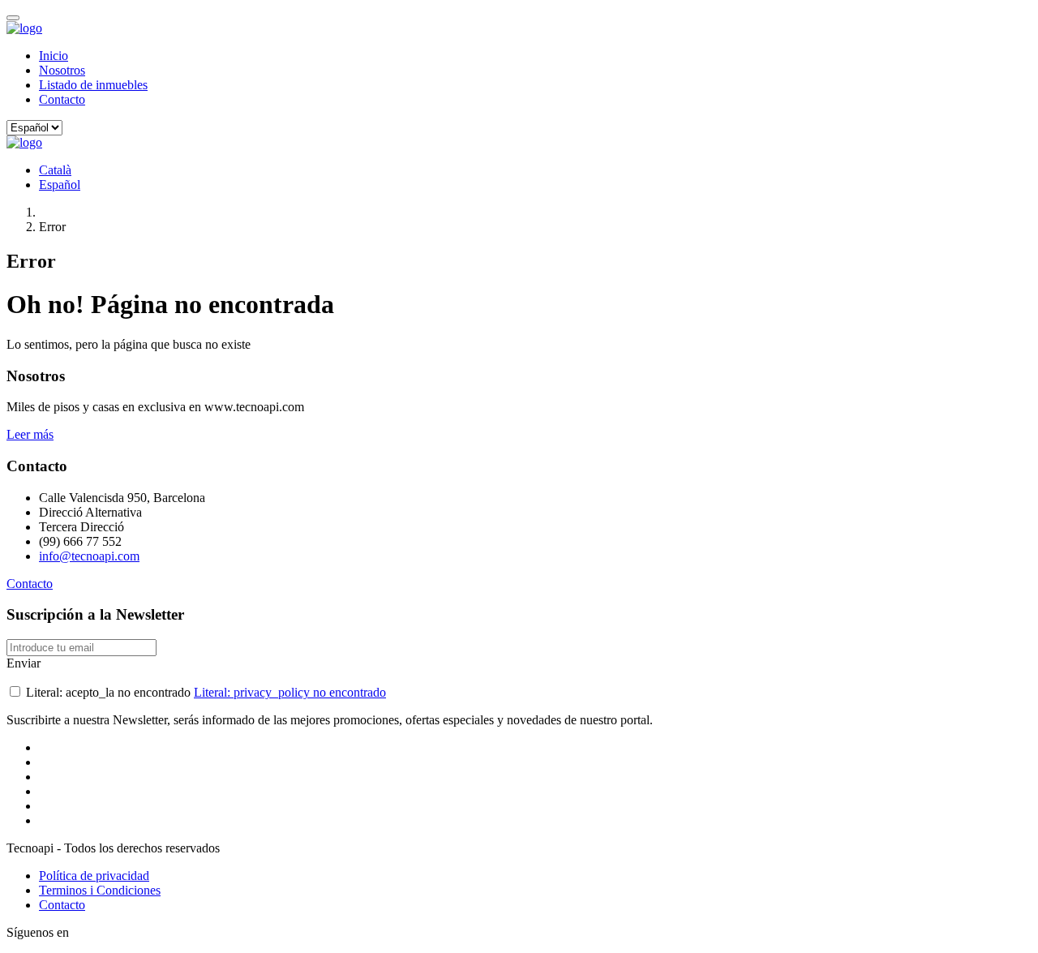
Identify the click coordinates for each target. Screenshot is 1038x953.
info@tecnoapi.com (89, 556)
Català (55, 170)
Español (59, 184)
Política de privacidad (94, 875)
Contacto (62, 99)
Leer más (30, 434)
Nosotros (62, 70)
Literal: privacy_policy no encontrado (290, 692)
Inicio (53, 55)
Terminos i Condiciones (100, 890)
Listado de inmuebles (93, 85)
